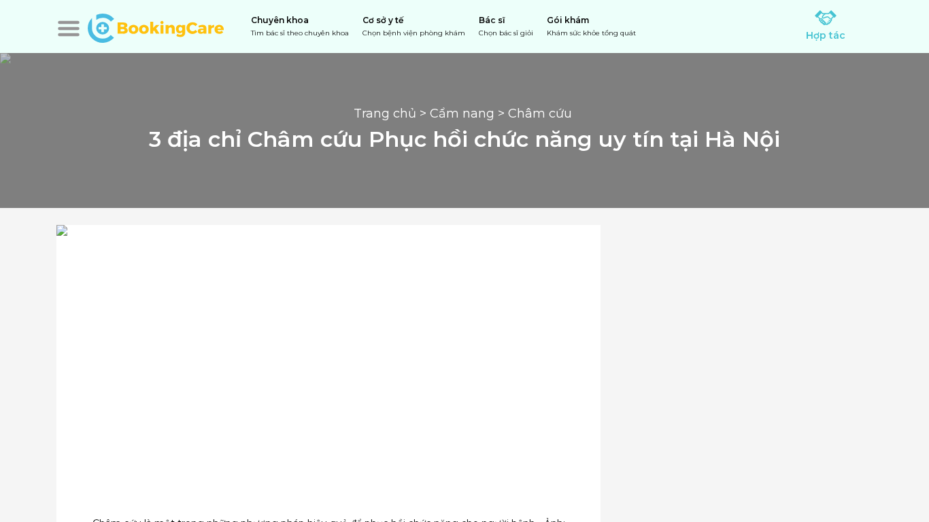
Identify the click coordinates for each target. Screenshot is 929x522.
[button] (68, 28)
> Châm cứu (534, 113)
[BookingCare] (156, 26)
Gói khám (591, 26)
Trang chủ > (392, 113)
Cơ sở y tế (413, 26)
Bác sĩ (506, 26)
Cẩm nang (462, 113)
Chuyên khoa (300, 26)
